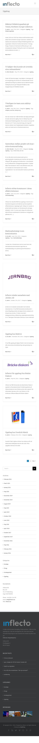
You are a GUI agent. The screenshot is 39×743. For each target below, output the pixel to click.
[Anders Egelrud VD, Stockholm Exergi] (17, 714)
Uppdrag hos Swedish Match (16, 432)
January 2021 (7, 487)
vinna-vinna (16, 150)
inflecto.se (8, 601)
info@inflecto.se (10, 599)
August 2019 (7, 504)
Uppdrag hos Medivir (13, 334)
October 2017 (7, 532)
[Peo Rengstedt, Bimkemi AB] (23, 714)
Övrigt (5, 568)
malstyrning (18, 110)
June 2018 (6, 520)
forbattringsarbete (9, 31)
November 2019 (8, 500)
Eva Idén (9, 236)
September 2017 (8, 537)
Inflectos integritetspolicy (9, 638)
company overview (9, 110)
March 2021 (7, 483)
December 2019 (8, 495)
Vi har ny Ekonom (8, 658)
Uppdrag (28, 29)
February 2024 (7, 479)
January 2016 (7, 553)
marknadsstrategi (9, 195)
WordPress (22, 727)
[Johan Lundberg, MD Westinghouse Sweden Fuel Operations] (11, 714)
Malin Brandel (10, 72)
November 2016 (8, 541)
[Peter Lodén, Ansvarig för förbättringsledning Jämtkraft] (6, 714)
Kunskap (31, 149)
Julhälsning (7, 674)
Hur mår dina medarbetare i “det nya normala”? (16, 670)
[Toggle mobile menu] (35, 3)
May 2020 (6, 491)
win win (21, 150)
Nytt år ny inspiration (9, 666)
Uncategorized (7, 572)
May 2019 (6, 508)
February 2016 (7, 549)
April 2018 (6, 528)
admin (8, 29)
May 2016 (6, 545)
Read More (7, 54)
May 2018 (6, 524)
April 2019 (6, 512)
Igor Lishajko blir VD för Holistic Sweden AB (15, 662)
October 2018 (7, 516)
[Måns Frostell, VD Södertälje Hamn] (29, 714)
